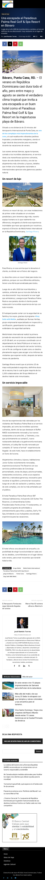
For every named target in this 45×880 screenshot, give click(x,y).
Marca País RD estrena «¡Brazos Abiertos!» (34, 605)
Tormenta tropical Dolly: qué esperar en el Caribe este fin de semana (23, 785)
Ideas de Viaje (5, 14)
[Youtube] (15, 878)
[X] (10, 44)
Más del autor (28, 677)
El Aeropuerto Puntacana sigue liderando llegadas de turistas (11, 606)
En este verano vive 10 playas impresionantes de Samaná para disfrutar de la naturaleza (28, 685)
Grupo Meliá (17, 568)
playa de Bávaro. (8, 574)
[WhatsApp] (20, 44)
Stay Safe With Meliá (9, 576)
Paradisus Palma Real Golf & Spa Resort (16, 571)
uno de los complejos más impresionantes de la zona (22, 133)
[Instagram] (20, 666)
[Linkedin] (25, 666)
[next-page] (7, 726)
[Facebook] (4, 44)
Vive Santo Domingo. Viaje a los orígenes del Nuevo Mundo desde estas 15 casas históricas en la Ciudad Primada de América (29, 715)
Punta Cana (20, 574)
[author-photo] (22, 628)
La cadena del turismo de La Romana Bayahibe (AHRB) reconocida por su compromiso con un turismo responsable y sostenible (21, 767)
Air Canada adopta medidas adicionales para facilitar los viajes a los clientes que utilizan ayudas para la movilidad (23, 777)
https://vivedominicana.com (22, 635)
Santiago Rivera (32, 231)
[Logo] (7, 4)
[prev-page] (3, 726)
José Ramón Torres (10, 36)
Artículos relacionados (12, 677)
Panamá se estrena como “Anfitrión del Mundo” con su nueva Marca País (22, 792)
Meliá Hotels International (31, 568)
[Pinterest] (15, 44)
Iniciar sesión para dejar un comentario (22, 741)
